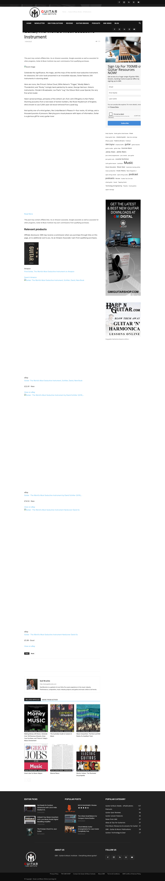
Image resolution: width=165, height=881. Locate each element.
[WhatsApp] (55, 50)
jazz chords (123, 155)
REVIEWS (69, 23)
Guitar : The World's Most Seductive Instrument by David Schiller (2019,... (53, 495)
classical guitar (121, 137)
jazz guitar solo (110, 159)
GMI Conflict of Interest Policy (131, 874)
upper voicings (110, 189)
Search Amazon (30, 277)
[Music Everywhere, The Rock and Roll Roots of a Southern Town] (88, 718)
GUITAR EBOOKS (82, 23)
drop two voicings (132, 137)
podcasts (110, 178)
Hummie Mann (126, 148)
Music (32, 653)
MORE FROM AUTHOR (50, 700)
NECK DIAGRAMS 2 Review (87, 805)
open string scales (122, 174)
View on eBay (29, 392)
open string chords (111, 174)
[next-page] (29, 780)
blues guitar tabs (110, 137)
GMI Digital (110, 144)
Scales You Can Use (127, 178)
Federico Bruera (119, 141)
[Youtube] (138, 2)
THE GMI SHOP (65, 874)
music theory (121, 171)
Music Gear (121, 167)
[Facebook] (119, 2)
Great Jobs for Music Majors (33, 773)
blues (131, 133)
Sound (115, 182)
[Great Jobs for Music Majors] (36, 757)
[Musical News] (62, 757)
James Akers (110, 152)
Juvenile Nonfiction (122, 159)
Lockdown (120, 163)
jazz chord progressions (112, 155)
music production (110, 171)
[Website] (133, 2)
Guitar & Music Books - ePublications (35, 731)
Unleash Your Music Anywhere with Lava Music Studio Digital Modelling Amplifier (47, 819)
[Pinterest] (50, 50)
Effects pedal (109, 141)
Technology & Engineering (114, 186)
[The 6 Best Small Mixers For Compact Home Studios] (70, 819)
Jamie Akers (121, 152)
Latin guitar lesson (111, 163)
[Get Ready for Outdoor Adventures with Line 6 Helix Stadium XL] (29, 808)
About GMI (101, 874)
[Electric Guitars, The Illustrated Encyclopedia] (88, 757)
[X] (45, 50)
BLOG (117, 23)
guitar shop (117, 148)
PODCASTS (96, 23)
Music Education (111, 167)
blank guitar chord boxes (121, 133)
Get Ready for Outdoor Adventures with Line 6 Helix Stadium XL (47, 807)
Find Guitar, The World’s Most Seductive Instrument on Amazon (49, 271)
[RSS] (129, 2)
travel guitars (132, 186)
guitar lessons (136, 144)
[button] (139, 23)
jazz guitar (131, 155)
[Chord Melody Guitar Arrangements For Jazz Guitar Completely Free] (70, 829)
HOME (28, 23)
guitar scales (109, 148)
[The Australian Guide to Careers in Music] (62, 718)
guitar (128, 144)
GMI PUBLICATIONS (55, 23)
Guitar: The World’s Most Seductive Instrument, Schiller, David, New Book (53, 380)
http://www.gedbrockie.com (48, 684)
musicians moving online (133, 167)
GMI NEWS (107, 23)
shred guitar (109, 182)
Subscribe (125, 123)
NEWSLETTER (39, 23)
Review (118, 178)
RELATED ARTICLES (32, 700)
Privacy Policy (114, 107)
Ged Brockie (45, 681)
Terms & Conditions (113, 874)
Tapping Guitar (122, 182)
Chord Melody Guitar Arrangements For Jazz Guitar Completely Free (88, 829)
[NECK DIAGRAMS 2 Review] (70, 808)
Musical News (54, 773)
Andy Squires (109, 133)
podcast (133, 174)
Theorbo (125, 186)
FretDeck (128, 141)
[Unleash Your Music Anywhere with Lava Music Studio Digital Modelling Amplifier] (29, 820)
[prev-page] (25, 780)
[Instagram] (124, 2)
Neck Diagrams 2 (131, 171)
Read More (28, 214)
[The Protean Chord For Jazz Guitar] (29, 832)
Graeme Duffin (120, 144)
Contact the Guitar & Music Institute (84, 874)
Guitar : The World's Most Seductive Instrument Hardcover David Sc (51, 634)
